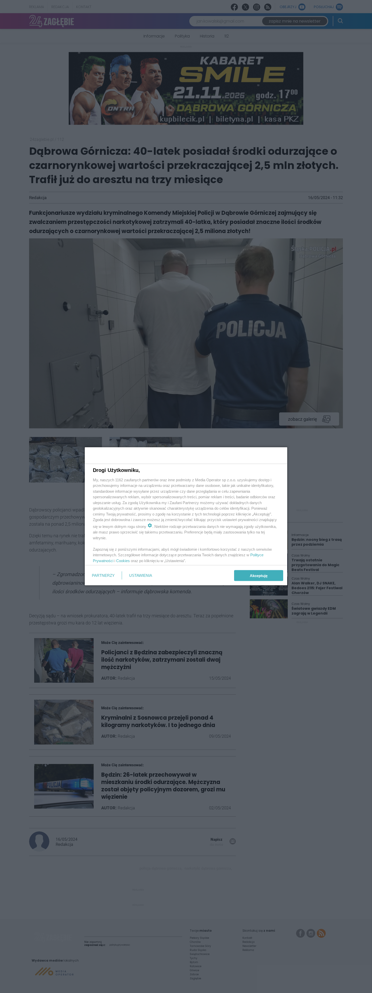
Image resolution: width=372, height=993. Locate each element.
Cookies (123, 560)
